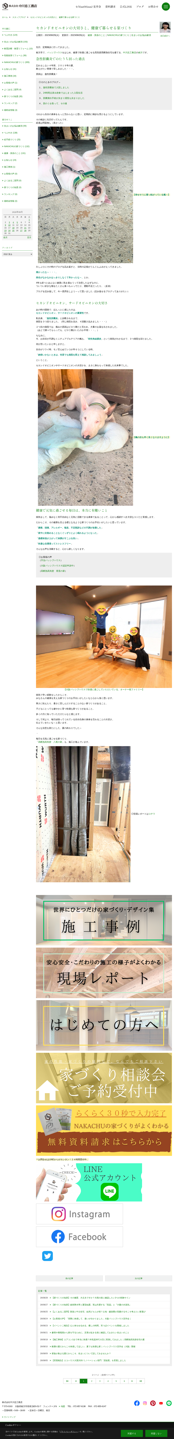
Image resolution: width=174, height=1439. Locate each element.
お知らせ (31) (10, 69)
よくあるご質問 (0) (12, 180)
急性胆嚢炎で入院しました (56, 87)
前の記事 (69, 1278)
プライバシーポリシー (69, 1431)
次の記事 (138, 1278)
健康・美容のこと (96, 35)
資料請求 (110, 6)
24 (9, 230)
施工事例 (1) (9, 167)
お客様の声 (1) (10, 83)
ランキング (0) (10, 194)
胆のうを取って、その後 (55, 103)
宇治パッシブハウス (50, 560)
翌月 (29, 237)
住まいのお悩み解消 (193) (16, 42)
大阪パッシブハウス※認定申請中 (57, 565)
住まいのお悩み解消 (141, 35)
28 (25, 230)
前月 (5, 237)
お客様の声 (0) (10, 173)
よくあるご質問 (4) (12, 89)
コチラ (152, 814)
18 (13, 228)
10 (9, 225)
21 (25, 228)
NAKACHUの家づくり (118, 35)
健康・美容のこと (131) (15, 153)
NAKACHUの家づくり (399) (16, 62)
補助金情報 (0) (10, 201)
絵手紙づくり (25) (12, 139)
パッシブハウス (54, 52)
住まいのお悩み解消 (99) (15, 126)
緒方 (140, 52)
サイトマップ (9, 1417)
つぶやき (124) (10, 35)
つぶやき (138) (10, 133)
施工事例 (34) (10, 76)
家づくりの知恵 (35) (13, 96)
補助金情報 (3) (10, 110)
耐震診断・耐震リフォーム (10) (18, 48)
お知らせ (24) (10, 160)
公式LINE (126, 6)
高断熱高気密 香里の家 (53, 571)
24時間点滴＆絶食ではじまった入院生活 (63, 93)
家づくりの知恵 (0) (12, 187)
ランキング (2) (10, 103)
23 (5, 230)
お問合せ (153, 6)
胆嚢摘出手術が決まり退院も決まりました (63, 98)
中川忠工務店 (129, 52)
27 (21, 230)
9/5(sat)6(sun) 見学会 (88, 6)
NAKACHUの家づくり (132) (16, 146)
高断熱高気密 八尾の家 (50, 742)
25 (13, 230)
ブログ (140, 6)
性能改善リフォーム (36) (15, 55)
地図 (63, 1406)
